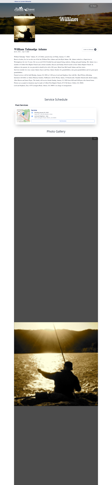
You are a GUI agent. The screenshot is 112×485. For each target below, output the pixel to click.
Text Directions (63, 121)
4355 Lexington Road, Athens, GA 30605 (45, 118)
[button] (23, 114)
